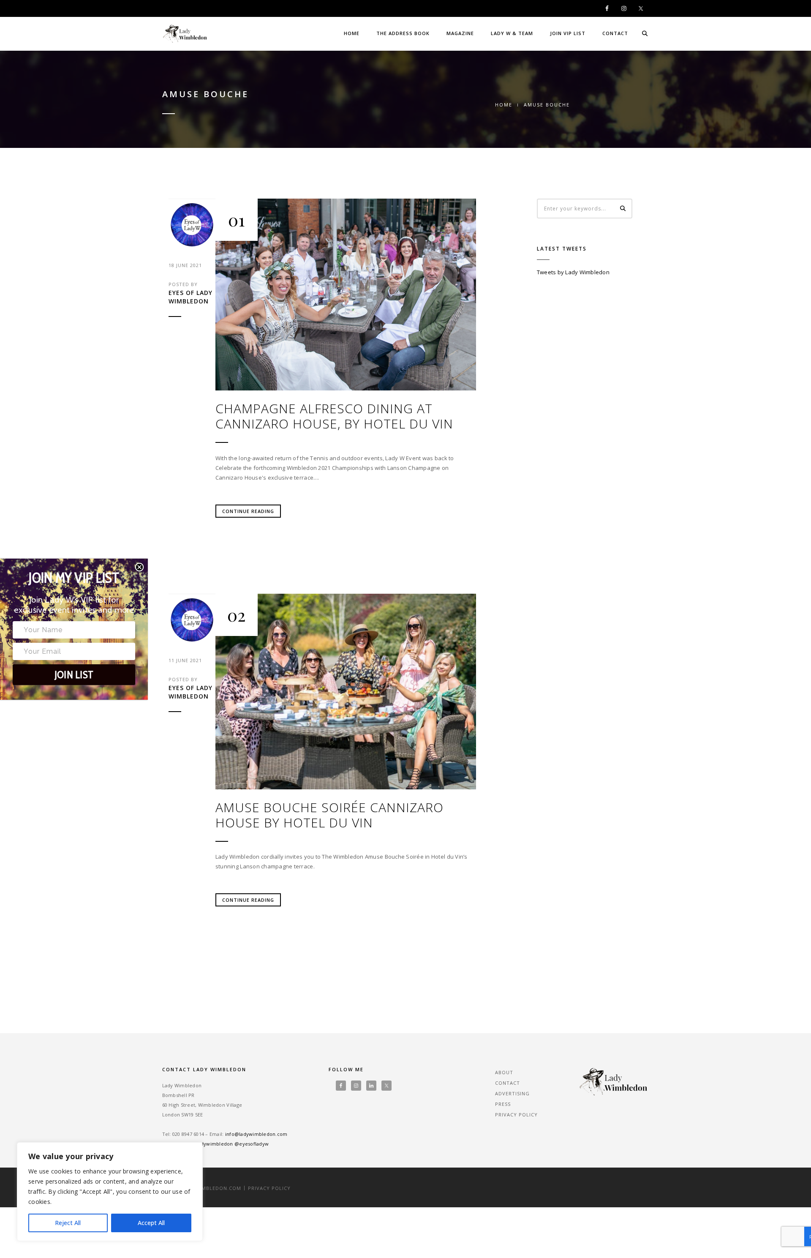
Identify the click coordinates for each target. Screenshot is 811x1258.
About (504, 1072)
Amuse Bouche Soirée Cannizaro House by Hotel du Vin (329, 815)
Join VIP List (567, 33)
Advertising (512, 1093)
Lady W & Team (512, 33)
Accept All (151, 1223)
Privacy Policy (516, 1114)
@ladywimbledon (212, 1144)
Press (503, 1104)
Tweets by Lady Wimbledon (573, 272)
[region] (110, 1191)
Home (351, 33)
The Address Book (403, 33)
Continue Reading (248, 511)
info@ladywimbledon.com (256, 1134)
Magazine (460, 33)
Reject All (68, 1223)
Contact (615, 33)
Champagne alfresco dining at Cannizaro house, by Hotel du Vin (334, 416)
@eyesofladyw (251, 1144)
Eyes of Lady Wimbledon (190, 297)
